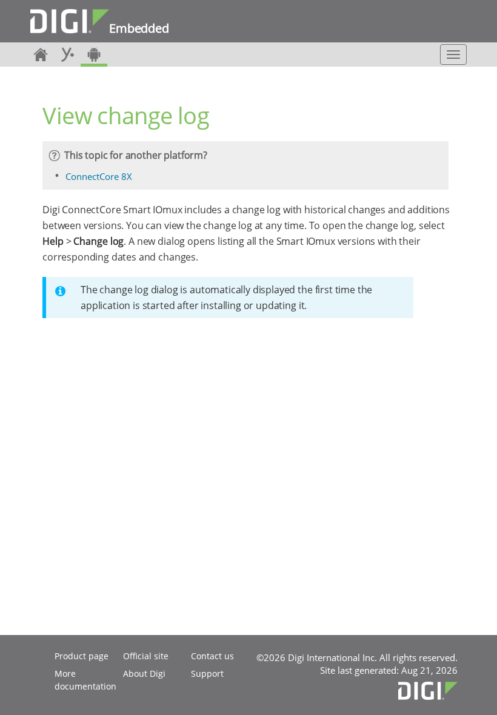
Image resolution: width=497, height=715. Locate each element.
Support (207, 673)
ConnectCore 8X (98, 176)
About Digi (144, 673)
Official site (145, 656)
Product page (81, 656)
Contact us (212, 656)
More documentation (85, 680)
